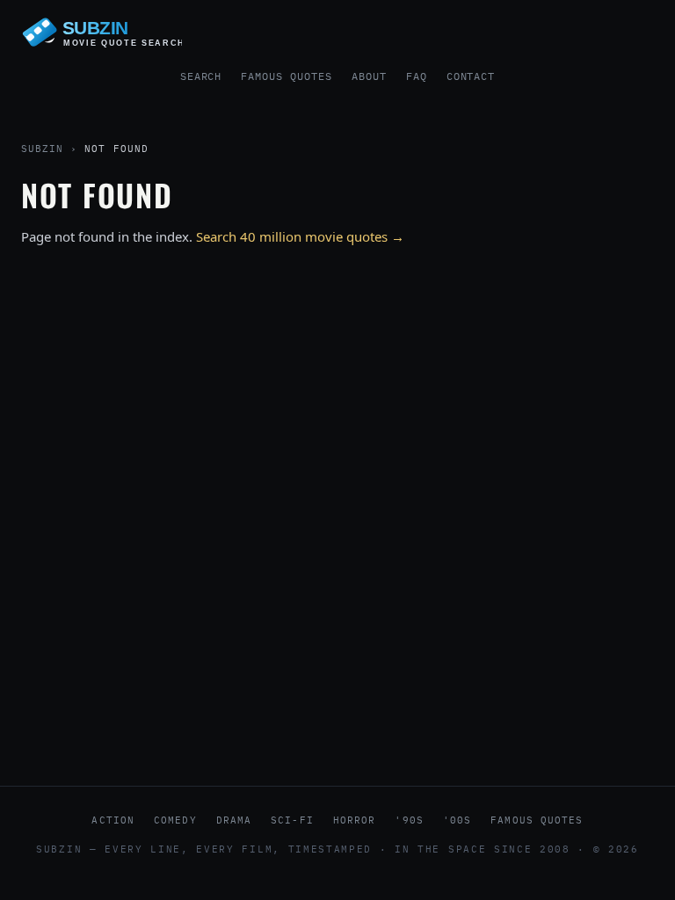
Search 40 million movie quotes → (300, 236)
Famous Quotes (286, 76)
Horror (354, 820)
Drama (234, 820)
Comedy (175, 820)
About (369, 76)
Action (112, 820)
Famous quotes (536, 820)
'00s (457, 820)
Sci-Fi (292, 820)
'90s (409, 820)
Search (201, 76)
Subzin (42, 148)
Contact (471, 76)
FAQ (416, 76)
